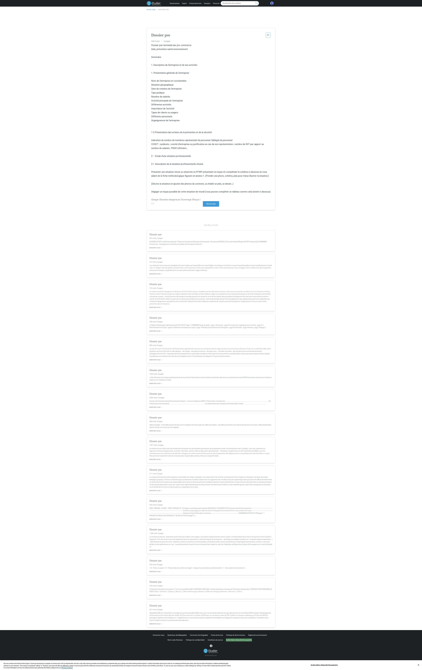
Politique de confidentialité (195, 640)
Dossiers (207, 3)
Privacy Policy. (67, 668)
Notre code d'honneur (175, 640)
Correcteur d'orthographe (199, 635)
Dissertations (174, 3)
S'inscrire (216, 3)
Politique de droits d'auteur (235, 635)
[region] (211, 665)
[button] (268, 35)
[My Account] (272, 3)
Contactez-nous (158, 635)
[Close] (418, 665)
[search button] (257, 3)
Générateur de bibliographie (177, 635)
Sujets (184, 3)
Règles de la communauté (257, 635)
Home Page (151, 9)
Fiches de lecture (195, 3)
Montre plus (211, 204)
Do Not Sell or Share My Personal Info (324, 665)
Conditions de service (215, 640)
